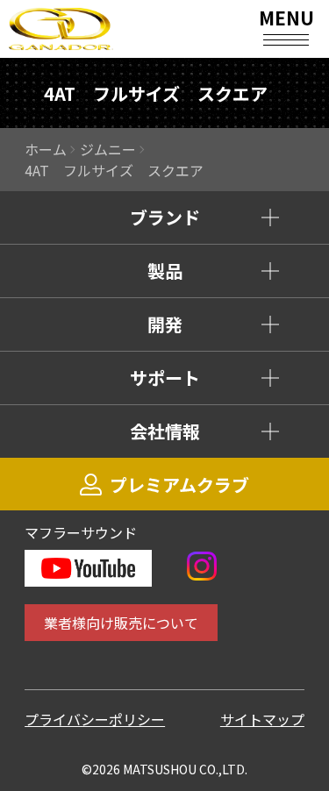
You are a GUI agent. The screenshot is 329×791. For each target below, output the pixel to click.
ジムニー (108, 149)
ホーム (46, 149)
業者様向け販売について (121, 622)
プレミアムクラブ (179, 484)
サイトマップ (262, 719)
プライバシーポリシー (95, 719)
